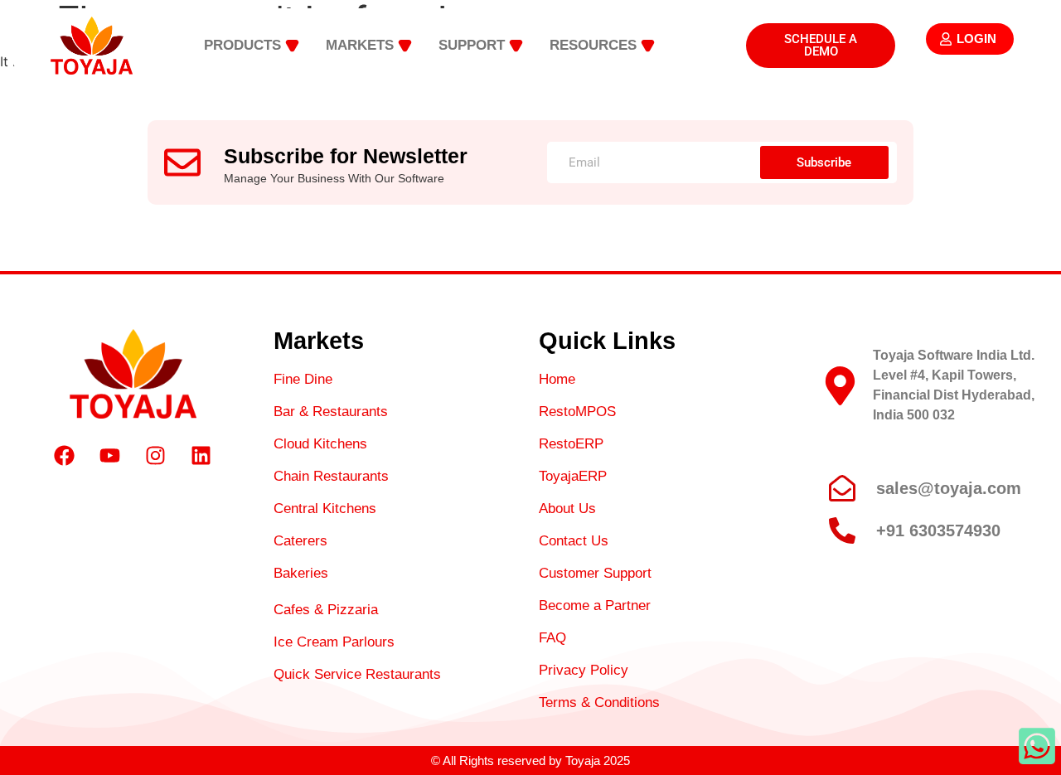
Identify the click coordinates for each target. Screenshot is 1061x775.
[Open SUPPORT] (516, 45)
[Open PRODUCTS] (292, 45)
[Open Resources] (648, 45)
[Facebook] (64, 456)
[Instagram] (156, 456)
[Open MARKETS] (405, 45)
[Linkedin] (201, 456)
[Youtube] (110, 456)
